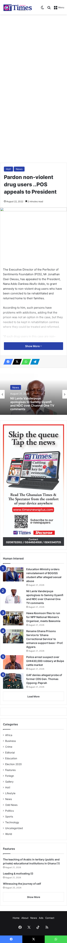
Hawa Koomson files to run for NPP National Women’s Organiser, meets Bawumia (43, 617)
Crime (8, 746)
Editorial (10, 752)
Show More (32, 346)
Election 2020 (13, 764)
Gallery (9, 781)
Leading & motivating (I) (18, 873)
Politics (9, 810)
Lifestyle (10, 793)
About (24, 917)
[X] (16, 362)
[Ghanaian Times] (18, 7)
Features (10, 770)
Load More (33, 696)
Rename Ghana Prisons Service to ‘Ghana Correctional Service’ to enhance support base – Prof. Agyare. (44, 638)
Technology (12, 822)
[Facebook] (7, 362)
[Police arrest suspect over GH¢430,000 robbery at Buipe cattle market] (13, 662)
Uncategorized (14, 828)
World (8, 833)
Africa (8, 735)
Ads (41, 917)
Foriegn (9, 775)
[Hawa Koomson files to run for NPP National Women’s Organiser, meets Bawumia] (13, 618)
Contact (49, 917)
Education (11, 758)
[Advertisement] (33, 52)
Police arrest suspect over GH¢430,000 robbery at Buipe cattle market (45, 660)
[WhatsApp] (25, 362)
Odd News (11, 804)
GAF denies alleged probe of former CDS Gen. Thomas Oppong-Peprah (44, 678)
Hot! (8, 169)
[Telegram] (34, 362)
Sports (9, 816)
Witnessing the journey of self (22, 883)
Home (16, 917)
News (19, 169)
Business (10, 740)
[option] (33, 394)
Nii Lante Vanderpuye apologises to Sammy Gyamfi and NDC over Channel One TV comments (32, 403)
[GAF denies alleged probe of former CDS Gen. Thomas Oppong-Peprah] (13, 681)
